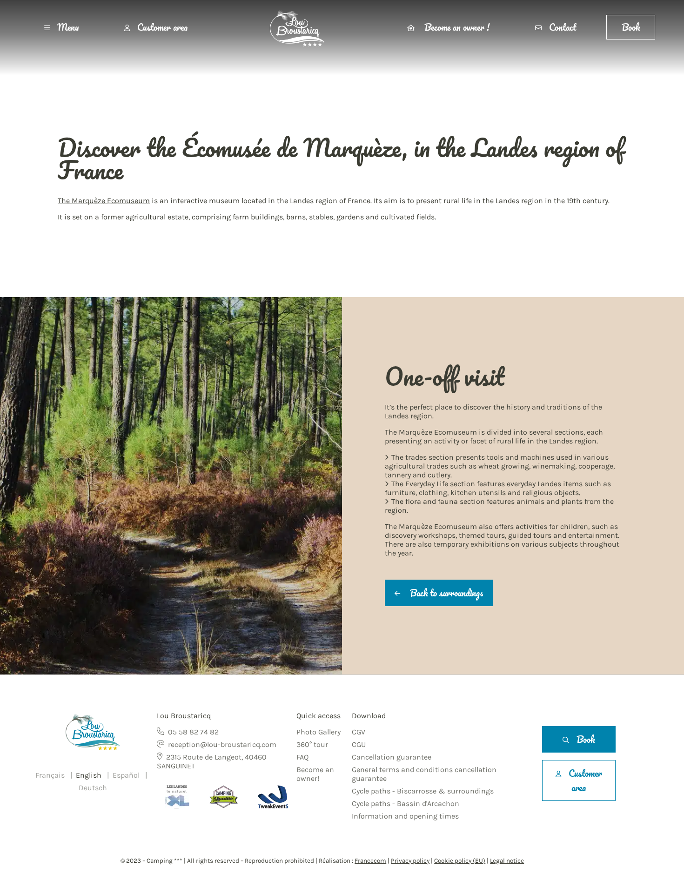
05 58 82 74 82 (193, 731)
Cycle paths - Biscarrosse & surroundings (423, 790)
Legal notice (507, 860)
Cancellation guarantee (391, 757)
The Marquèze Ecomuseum (104, 200)
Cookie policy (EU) (459, 860)
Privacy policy (410, 860)
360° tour (312, 744)
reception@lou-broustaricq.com (222, 744)
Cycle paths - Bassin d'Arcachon (405, 803)
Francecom (370, 860)
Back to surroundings (445, 593)
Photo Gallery (318, 731)
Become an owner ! (456, 27)
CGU (359, 744)
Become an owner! (315, 774)
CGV (358, 731)
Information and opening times (405, 816)
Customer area (162, 27)
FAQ (302, 757)
